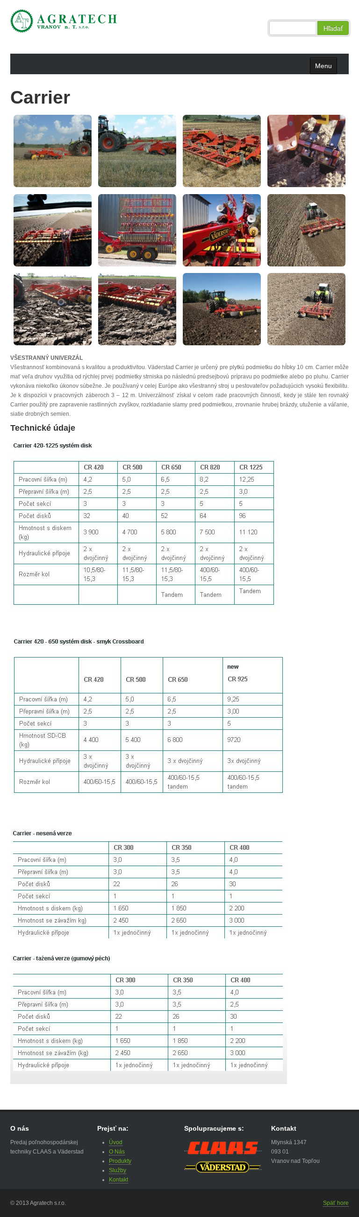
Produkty (120, 1161)
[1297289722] (231, 150)
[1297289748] (68, 229)
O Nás (117, 1151)
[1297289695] (62, 150)
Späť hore (336, 1203)
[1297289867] (146, 309)
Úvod (115, 1142)
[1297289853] (62, 309)
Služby (117, 1170)
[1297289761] (143, 229)
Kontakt (118, 1179)
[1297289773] (237, 229)
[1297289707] (146, 150)
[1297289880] (231, 309)
